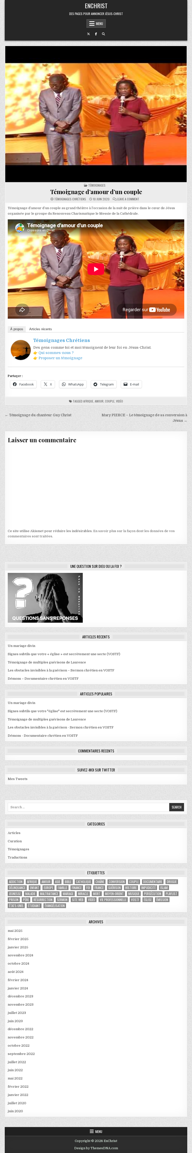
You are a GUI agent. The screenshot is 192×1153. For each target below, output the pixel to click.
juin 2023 (15, 1021)
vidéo (119, 401)
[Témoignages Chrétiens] (21, 359)
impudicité (148, 887)
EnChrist (96, 5)
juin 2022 (15, 1070)
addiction (15, 881)
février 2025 (18, 939)
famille (62, 887)
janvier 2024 (18, 988)
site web (78, 899)
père (26, 899)
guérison (114, 887)
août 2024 (16, 972)
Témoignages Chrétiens (70, 199)
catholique (83, 881)
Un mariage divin (21, 646)
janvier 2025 (18, 947)
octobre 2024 (18, 963)
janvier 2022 (18, 1095)
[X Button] (88, 34)
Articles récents (40, 329)
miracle (83, 893)
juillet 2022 (17, 1062)
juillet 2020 (17, 1103)
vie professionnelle (113, 899)
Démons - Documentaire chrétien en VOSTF (43, 735)
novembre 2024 (20, 955)
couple (109, 401)
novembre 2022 (21, 1037)
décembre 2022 (20, 1029)
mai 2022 (15, 1078)
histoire (131, 887)
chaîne (100, 881)
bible (68, 881)
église (148, 899)
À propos (16, 329)
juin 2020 (15, 1111)
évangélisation (55, 905)
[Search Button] (103, 34)
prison (13, 899)
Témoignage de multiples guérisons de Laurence (47, 662)
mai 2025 (15, 931)
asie (57, 881)
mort (96, 893)
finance (77, 887)
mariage (68, 893)
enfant (34, 887)
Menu (99, 23)
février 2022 (18, 1086)
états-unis (16, 905)
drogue (172, 881)
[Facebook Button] (96, 34)
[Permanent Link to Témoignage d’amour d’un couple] (96, 114)
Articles (14, 833)
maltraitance (49, 893)
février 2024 (18, 980)
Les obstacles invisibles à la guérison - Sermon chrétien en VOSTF (61, 727)
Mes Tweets (18, 779)
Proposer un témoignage (60, 358)
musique (134, 893)
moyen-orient (114, 893)
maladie (30, 893)
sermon (62, 899)
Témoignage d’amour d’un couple (96, 192)
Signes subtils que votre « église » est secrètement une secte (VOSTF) (64, 654)
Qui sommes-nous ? (56, 353)
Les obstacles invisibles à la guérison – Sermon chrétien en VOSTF (61, 670)
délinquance (17, 887)
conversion (117, 881)
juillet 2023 (17, 1013)
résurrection (43, 899)
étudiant (34, 905)
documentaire (152, 881)
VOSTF (135, 899)
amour (99, 401)
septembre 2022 (21, 1054)
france (99, 887)
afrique (88, 401)
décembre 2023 (20, 996)
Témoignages (97, 185)
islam (164, 887)
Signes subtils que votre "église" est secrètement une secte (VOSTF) (62, 711)
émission (162, 899)
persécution (152, 893)
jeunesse (15, 893)
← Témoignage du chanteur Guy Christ (38, 415)
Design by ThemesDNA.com (96, 1148)
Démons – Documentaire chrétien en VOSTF (43, 678)
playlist (171, 893)
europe (48, 887)
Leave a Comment (128, 199)
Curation (15, 841)
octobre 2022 (19, 1045)
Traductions (17, 857)
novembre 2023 (21, 1004)
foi (88, 887)
